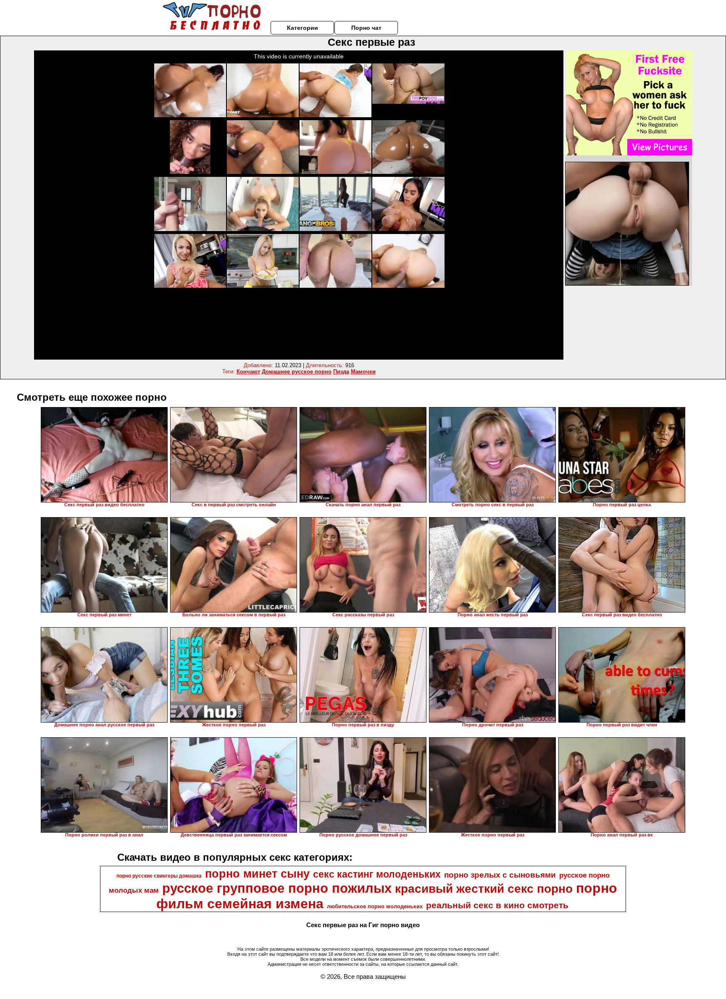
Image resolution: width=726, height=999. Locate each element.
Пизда (341, 371)
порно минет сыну (257, 874)
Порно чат (366, 27)
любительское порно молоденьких (375, 906)
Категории (302, 27)
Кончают (248, 371)
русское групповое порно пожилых (277, 888)
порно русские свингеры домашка (159, 876)
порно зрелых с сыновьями (500, 874)
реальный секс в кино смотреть (497, 905)
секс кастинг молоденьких (377, 874)
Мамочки (363, 371)
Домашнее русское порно (296, 371)
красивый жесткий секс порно (484, 888)
